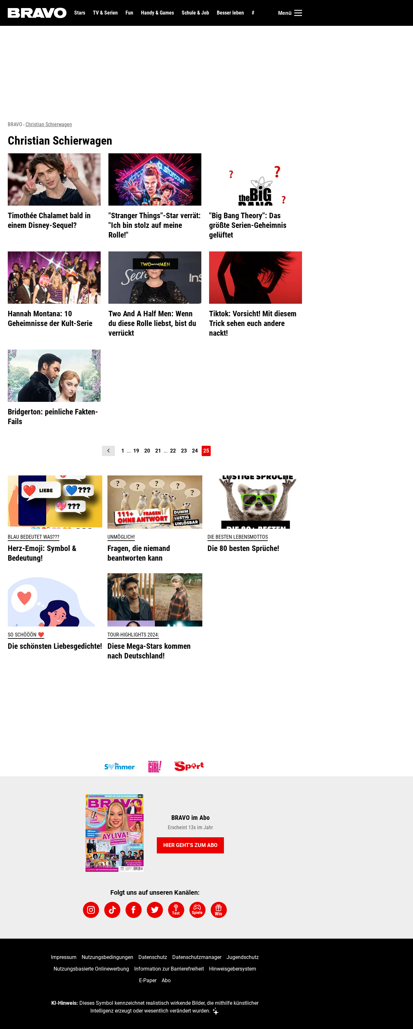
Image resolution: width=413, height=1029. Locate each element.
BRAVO (15, 124)
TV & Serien (105, 12)
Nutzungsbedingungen (107, 957)
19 (136, 451)
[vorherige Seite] (108, 451)
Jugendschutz (243, 957)
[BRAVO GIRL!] (155, 766)
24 (195, 451)
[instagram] (91, 910)
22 (173, 451)
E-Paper (147, 980)
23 (184, 451)
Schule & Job (195, 12)
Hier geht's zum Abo (190, 845)
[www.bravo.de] (37, 13)
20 (147, 451)
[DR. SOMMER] (119, 766)
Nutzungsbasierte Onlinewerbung (91, 969)
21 (158, 451)
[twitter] (155, 910)
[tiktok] (112, 910)
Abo (166, 980)
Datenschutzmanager (196, 957)
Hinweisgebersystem (232, 969)
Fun (129, 12)
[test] (176, 910)
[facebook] (134, 910)
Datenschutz (152, 957)
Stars (79, 12)
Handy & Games (157, 12)
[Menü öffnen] (298, 13)
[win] (219, 910)
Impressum (63, 957)
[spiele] (197, 910)
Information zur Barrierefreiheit (169, 969)
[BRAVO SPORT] (190, 766)
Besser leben (230, 12)
